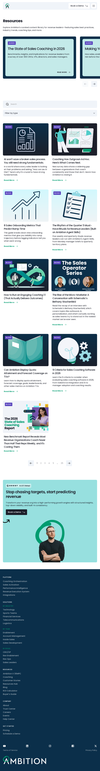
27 (62, 463)
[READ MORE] (64, 72)
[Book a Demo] (79, 6)
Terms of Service (10, 750)
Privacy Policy (91, 750)
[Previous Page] (31, 463)
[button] (93, 5)
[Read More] (11, 180)
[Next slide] (94, 84)
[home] (7, 6)
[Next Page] (69, 463)
